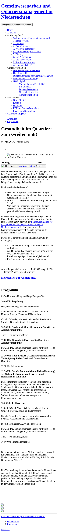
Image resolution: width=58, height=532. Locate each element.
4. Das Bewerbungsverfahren (27, 51)
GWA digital (19, 81)
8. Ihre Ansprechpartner (24, 62)
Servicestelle (13, 97)
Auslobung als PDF (22, 65)
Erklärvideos (25, 86)
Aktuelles (11, 32)
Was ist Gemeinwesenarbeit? (26, 70)
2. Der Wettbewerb (22, 46)
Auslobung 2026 (15, 35)
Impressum (12, 524)
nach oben (5, 529)
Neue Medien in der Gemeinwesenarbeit (28, 93)
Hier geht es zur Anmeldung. (18, 277)
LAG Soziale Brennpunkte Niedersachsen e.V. (23, 516)
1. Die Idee (18, 43)
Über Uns (17, 105)
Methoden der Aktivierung (25, 78)
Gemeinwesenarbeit (16, 67)
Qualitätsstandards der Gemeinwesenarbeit (33, 76)
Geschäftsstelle (20, 100)
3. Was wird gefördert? (24, 49)
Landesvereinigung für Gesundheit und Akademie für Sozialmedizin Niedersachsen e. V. (26, 224)
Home (10, 30)
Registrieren (12, 121)
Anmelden (12, 118)
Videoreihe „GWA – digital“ (32, 84)
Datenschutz (13, 521)
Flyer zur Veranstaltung (24, 166)
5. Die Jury (18, 54)
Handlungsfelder (21, 73)
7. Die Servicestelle (22, 59)
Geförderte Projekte (16, 113)
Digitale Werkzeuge (28, 89)
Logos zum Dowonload (24, 111)
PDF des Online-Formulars (26, 108)
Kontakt (17, 103)
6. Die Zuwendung (22, 57)
